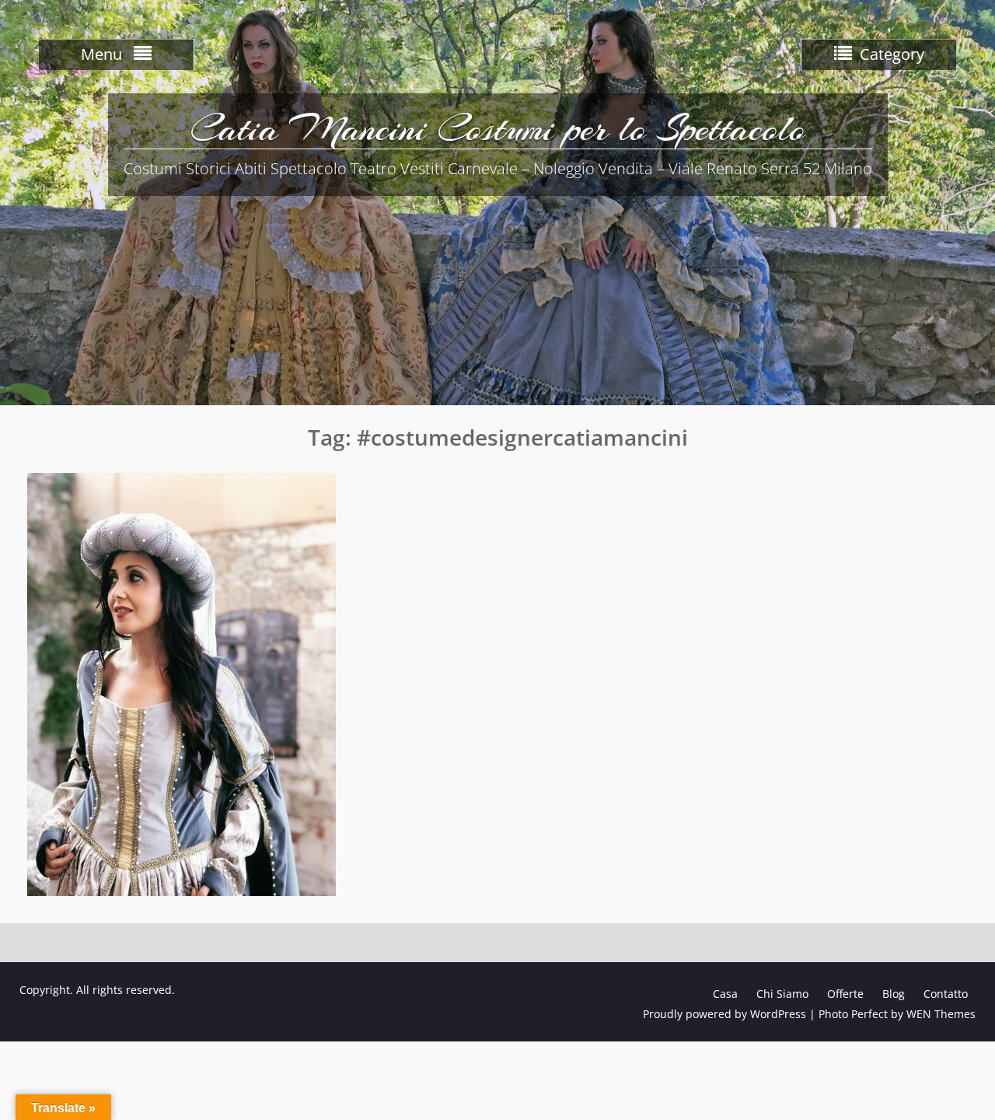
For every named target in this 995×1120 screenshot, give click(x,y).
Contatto (945, 993)
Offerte (845, 993)
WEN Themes (941, 1013)
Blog (893, 993)
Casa (725, 993)
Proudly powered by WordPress (724, 1013)
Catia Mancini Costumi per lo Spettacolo (497, 128)
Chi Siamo (782, 993)
